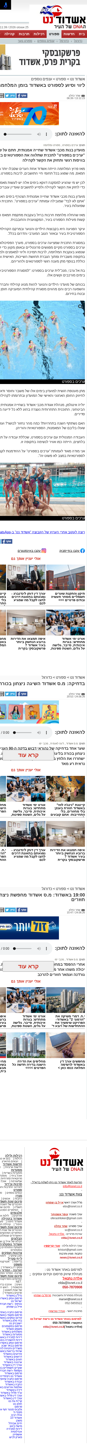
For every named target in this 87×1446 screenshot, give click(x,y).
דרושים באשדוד (12, 1356)
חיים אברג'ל (15, 1423)
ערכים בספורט (69, 145)
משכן (19, 1420)
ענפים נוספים (46, 41)
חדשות (69, 34)
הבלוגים (16, 1238)
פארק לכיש (15, 1437)
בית (82, 34)
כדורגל (78, 41)
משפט (18, 1264)
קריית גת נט (15, 1401)
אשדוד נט (77, 79)
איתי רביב (16, 1415)
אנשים (6, 1198)
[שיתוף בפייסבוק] (21, 97)
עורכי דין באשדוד (12, 1365)
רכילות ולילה (13, 1155)
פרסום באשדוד (13, 1373)
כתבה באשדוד (13, 1384)
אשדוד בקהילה (11, 1218)
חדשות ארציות (13, 1167)
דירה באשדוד (14, 1390)
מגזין (19, 1195)
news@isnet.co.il (71, 1257)
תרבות (24, 34)
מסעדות (16, 1170)
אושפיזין (17, 1434)
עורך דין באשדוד (12, 1398)
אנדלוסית (16, 1431)
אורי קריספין (52, 1245)
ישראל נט (16, 1301)
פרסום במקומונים (12, 1326)
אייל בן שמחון (14, 1306)
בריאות (18, 1261)
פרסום (18, 1406)
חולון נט (17, 1403)
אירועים (17, 1215)
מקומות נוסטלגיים (11, 1247)
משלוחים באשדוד (11, 1331)
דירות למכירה (14, 1428)
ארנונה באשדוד (13, 1362)
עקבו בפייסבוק (69, 550)
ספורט (54, 34)
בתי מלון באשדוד (12, 1320)
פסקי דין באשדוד (12, 1267)
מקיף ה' (17, 1412)
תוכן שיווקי (16, 1255)
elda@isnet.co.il (71, 1238)
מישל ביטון (16, 1426)
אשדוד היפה (14, 1221)
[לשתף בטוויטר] (10, 97)
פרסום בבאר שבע (11, 1345)
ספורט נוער (25, 41)
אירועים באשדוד (12, 1353)
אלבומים (16, 1213)
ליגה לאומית (57, 743)
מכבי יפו (43, 743)
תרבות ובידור (13, 1184)
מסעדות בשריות (12, 1172)
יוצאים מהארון (10, 1161)
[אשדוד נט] (55, 1172)
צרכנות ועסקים (12, 1253)
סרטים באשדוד (13, 1292)
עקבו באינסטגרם (30, 550)
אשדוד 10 (16, 1417)
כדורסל (64, 41)
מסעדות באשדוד (12, 1334)
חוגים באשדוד (14, 1359)
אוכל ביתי (16, 1175)
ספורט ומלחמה (51, 145)
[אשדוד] (58, 29)
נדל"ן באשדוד (14, 1295)
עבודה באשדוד (13, 1381)
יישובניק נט (15, 1323)
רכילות (39, 34)
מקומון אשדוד (14, 1328)
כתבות (18, 1198)
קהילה (9, 34)
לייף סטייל (15, 1258)
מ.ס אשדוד (71, 743)
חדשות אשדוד (12, 1164)
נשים (19, 1284)
